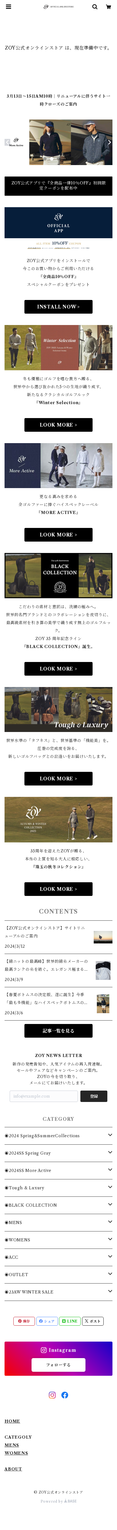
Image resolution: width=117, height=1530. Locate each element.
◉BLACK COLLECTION (31, 1205)
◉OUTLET (16, 1274)
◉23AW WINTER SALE (29, 1292)
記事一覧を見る (58, 1031)
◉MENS (13, 1222)
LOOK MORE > (58, 425)
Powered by (52, 1501)
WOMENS (16, 1453)
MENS (12, 1445)
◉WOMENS (17, 1240)
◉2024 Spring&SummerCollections (42, 1135)
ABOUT (13, 1469)
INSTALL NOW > (58, 307)
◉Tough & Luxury (24, 1187)
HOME (12, 1421)
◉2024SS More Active (28, 1170)
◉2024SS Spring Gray (28, 1153)
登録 (94, 1096)
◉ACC (11, 1257)
